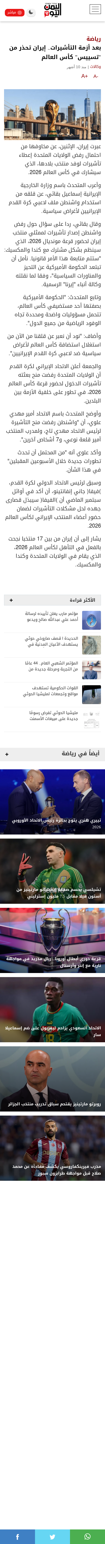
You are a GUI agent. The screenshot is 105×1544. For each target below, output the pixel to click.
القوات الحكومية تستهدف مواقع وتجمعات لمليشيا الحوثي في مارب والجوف (50, 694)
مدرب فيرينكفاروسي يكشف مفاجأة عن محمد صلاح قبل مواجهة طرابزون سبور (56, 1170)
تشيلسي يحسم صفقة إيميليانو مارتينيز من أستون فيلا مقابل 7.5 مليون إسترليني (58, 893)
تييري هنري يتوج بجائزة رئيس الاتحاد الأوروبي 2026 (56, 823)
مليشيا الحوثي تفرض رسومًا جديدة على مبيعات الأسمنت (53, 716)
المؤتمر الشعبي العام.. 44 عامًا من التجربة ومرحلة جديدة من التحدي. (51, 669)
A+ (84, 76)
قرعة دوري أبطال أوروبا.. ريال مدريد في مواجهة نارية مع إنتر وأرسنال (53, 962)
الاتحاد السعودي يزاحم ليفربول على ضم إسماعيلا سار (53, 1031)
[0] (17, 1536)
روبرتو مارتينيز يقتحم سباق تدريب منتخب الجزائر (54, 1104)
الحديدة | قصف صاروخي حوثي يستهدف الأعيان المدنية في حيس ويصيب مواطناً (51, 644)
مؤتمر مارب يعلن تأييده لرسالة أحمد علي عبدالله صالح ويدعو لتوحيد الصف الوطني (51, 620)
